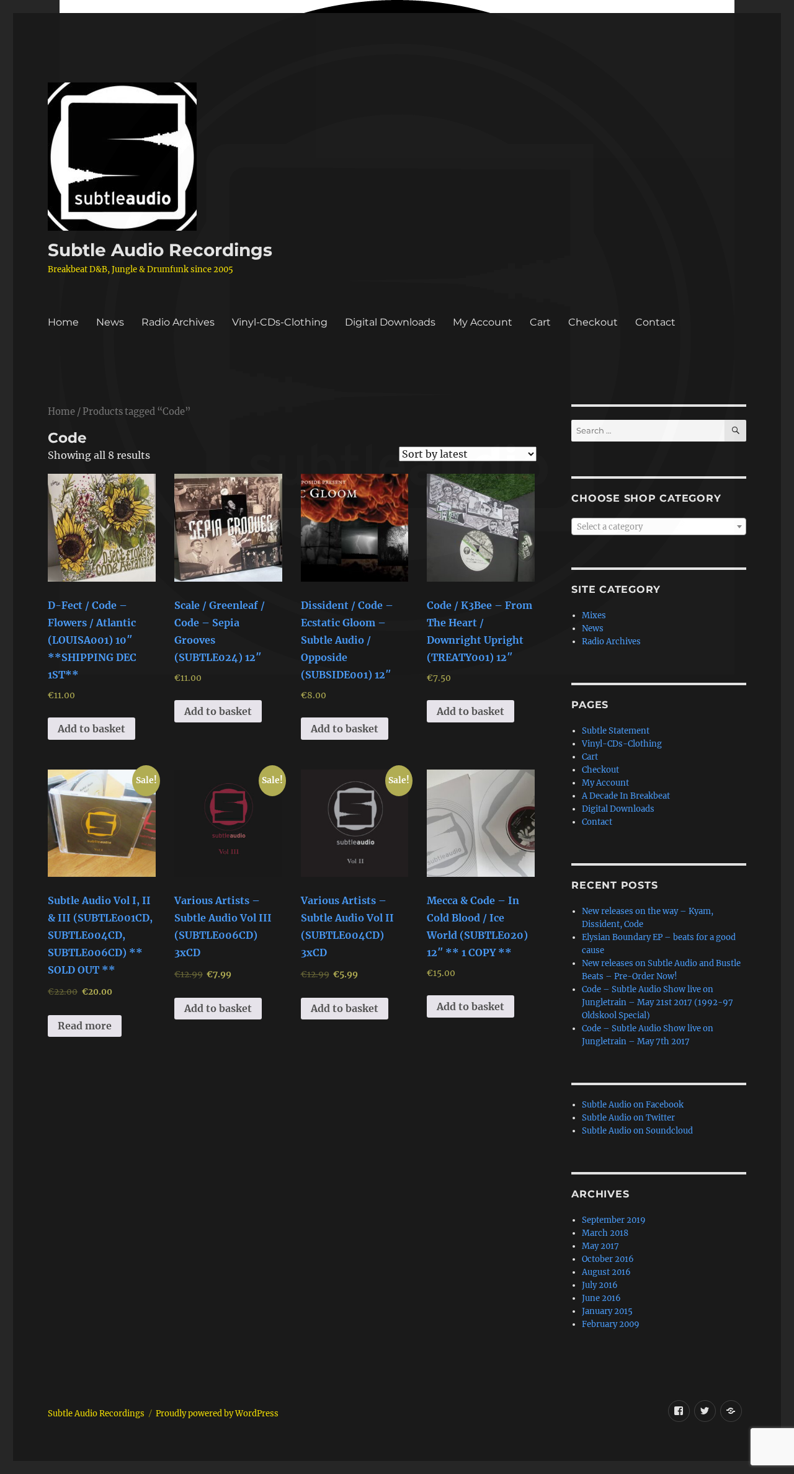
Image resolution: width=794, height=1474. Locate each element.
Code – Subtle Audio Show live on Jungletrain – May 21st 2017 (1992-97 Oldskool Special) (657, 1002)
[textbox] (658, 527)
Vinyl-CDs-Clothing (280, 322)
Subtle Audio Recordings (160, 249)
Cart (540, 322)
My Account (482, 322)
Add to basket (91, 728)
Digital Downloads (390, 322)
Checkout (593, 322)
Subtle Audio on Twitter (628, 1117)
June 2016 (601, 1298)
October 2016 (608, 1259)
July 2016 (600, 1285)
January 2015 (607, 1311)
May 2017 (600, 1246)
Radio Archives (178, 322)
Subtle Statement (615, 731)
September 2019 (614, 1220)
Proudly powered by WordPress (217, 1413)
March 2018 (605, 1233)
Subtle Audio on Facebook (633, 1104)
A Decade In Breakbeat (626, 796)
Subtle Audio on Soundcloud (637, 1130)
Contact (655, 322)
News (110, 322)
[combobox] (658, 526)
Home (63, 322)
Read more (85, 1025)
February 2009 (611, 1324)
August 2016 (606, 1272)
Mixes (594, 615)
